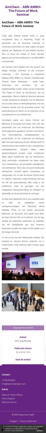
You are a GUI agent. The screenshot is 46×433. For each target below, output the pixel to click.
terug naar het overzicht (23, 328)
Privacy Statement (28, 421)
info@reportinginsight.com (14, 384)
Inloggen (13, 421)
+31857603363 (8, 380)
